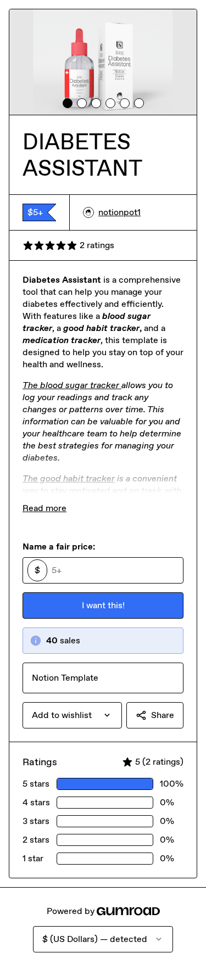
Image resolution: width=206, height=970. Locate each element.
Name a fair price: (59, 546)
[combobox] (72, 715)
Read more (44, 508)
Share (162, 715)
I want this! (103, 605)
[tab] (68, 103)
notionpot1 (119, 212)
